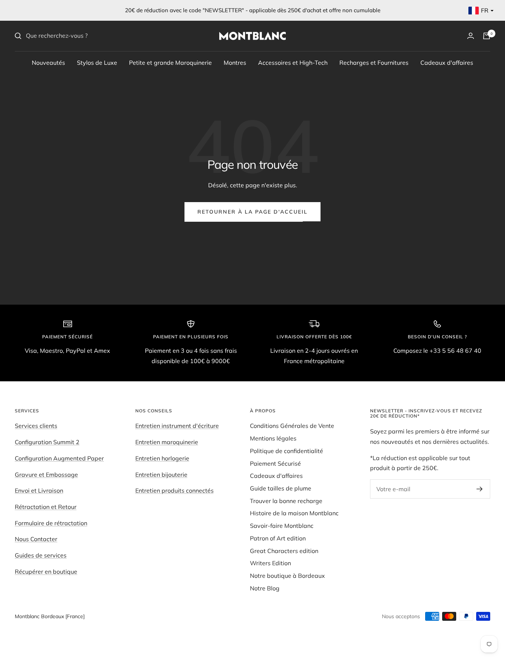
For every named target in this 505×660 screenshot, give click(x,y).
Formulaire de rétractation (51, 523)
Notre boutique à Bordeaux (287, 575)
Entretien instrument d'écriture (177, 425)
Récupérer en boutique (46, 571)
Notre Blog (264, 588)
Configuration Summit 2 (47, 442)
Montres (235, 62)
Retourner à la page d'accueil (252, 211)
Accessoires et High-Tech (293, 62)
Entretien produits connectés (174, 490)
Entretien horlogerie (162, 458)
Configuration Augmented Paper (59, 458)
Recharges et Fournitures (374, 62)
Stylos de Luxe (97, 62)
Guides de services (41, 555)
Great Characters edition (284, 551)
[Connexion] (470, 36)
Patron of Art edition (278, 538)
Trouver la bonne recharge (286, 501)
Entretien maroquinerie (166, 442)
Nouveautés (48, 62)
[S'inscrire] (480, 489)
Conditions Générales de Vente (292, 425)
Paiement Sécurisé (275, 463)
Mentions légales (273, 438)
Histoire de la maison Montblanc (294, 513)
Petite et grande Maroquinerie (170, 62)
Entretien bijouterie (161, 474)
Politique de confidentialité (286, 451)
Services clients (36, 425)
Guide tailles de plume (280, 488)
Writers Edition (270, 563)
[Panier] (486, 36)
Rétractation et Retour (46, 506)
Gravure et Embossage (46, 474)
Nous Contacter (36, 539)
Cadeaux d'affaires (446, 62)
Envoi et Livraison (39, 490)
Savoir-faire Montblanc (281, 525)
